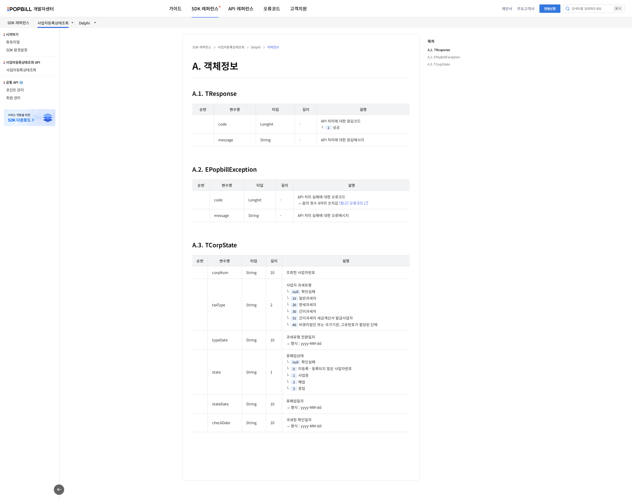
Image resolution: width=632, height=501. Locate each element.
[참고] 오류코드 (351, 203)
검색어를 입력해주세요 (596, 8)
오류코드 (271, 8)
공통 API (12, 82)
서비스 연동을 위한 (19, 118)
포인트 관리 (15, 89)
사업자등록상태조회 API (23, 62)
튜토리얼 (13, 41)
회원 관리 (13, 97)
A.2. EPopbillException (444, 57)
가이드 (175, 8)
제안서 (507, 8)
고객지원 (298, 8)
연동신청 (550, 8)
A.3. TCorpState (439, 64)
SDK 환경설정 (16, 49)
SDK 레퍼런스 (205, 8)
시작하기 (12, 34)
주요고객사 (525, 8)
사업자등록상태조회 (21, 69)
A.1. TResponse (439, 50)
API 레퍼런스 (241, 8)
